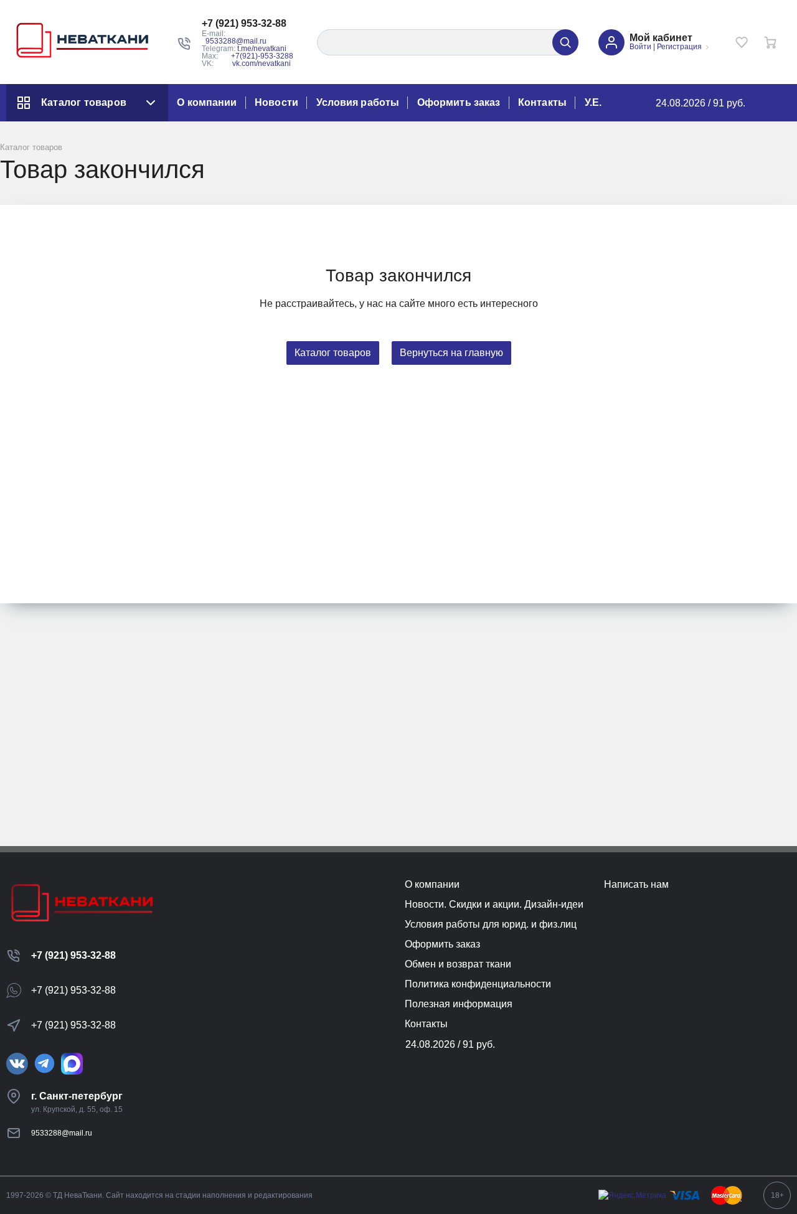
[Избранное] (741, 42)
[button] (249, 24)
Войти (640, 46)
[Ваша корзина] (770, 42)
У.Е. (593, 102)
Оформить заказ (458, 102)
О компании (207, 102)
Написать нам (636, 884)
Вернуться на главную (451, 352)
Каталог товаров (83, 102)
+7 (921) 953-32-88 (73, 955)
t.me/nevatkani (261, 48)
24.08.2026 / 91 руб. (700, 103)
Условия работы (357, 102)
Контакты (542, 102)
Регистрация (679, 46)
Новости (276, 102)
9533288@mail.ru (235, 41)
